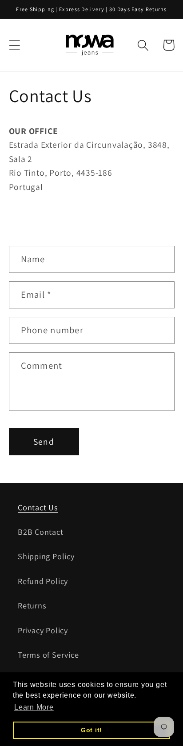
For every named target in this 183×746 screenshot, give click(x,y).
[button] (14, 45)
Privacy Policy (43, 630)
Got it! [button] (91, 730)
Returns (32, 605)
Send (43, 441)
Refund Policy (43, 581)
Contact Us (38, 507)
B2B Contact (41, 531)
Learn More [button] (34, 707)
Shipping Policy (46, 556)
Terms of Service (48, 654)
